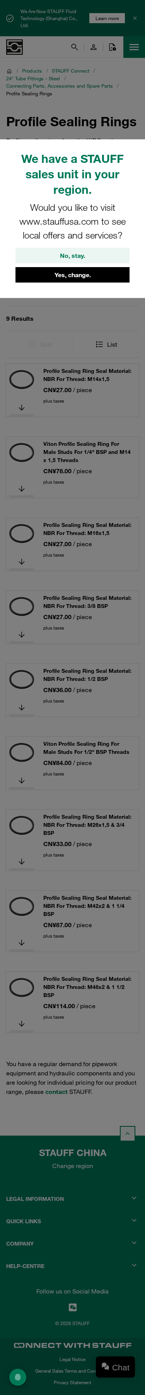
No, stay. (72, 255)
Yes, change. (73, 275)
